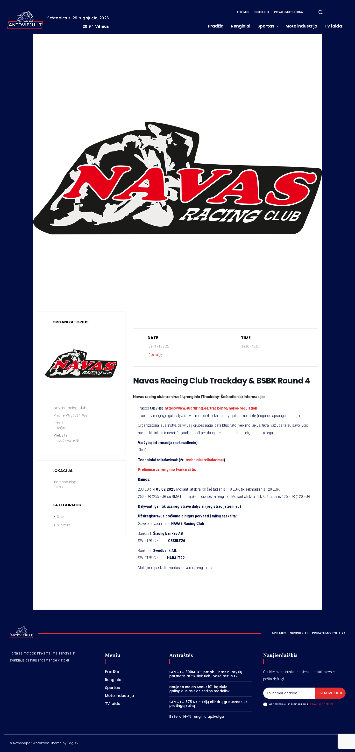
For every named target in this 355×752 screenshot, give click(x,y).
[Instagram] (344, 12)
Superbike (63, 525)
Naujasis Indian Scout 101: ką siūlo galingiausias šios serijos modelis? (199, 688)
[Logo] (25, 20)
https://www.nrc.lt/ (67, 440)
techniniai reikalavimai (204, 459)
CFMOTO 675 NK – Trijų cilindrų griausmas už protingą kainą (208, 703)
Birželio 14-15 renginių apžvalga (196, 716)
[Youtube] (349, 12)
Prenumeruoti (330, 693)
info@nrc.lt (62, 428)
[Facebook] (338, 12)
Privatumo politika (321, 704)
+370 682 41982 (76, 415)
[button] (320, 12)
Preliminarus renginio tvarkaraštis (167, 469)
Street (61, 517)
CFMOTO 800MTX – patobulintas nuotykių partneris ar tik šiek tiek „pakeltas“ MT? (205, 673)
